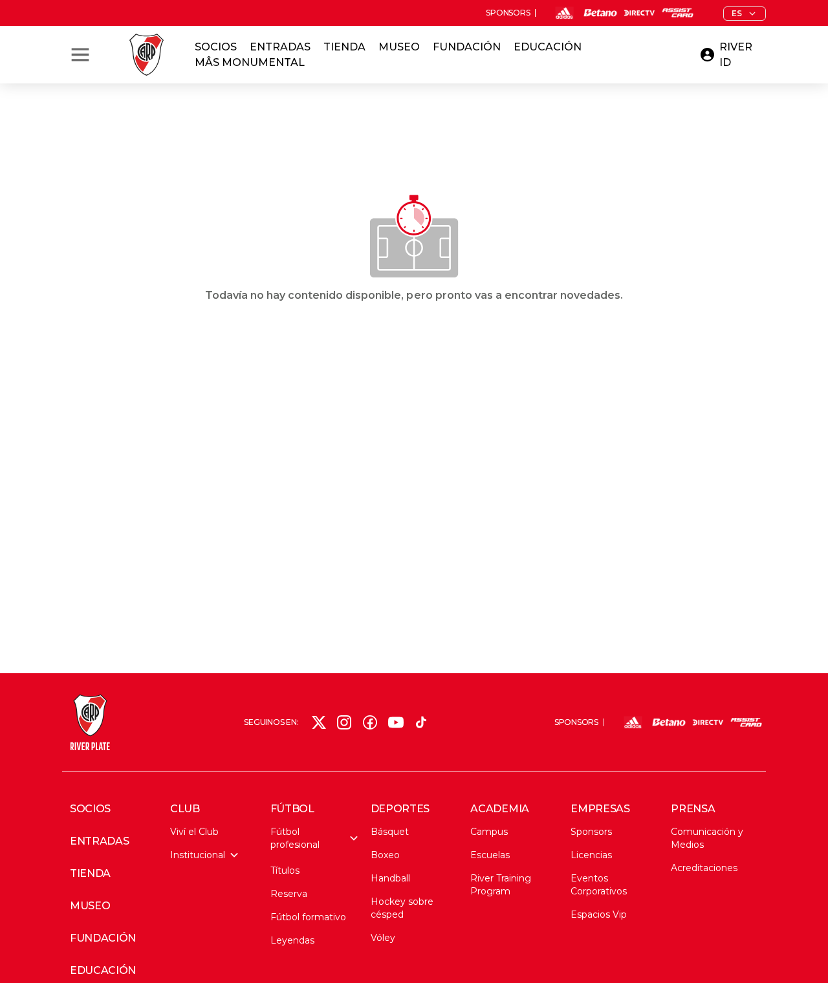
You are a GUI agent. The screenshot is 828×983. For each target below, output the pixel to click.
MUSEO (90, 906)
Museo (399, 47)
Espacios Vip (599, 914)
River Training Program (500, 884)
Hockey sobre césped (402, 908)
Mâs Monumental (250, 62)
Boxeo (385, 855)
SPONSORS (508, 12)
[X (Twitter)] (319, 722)
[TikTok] (421, 722)
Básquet (390, 831)
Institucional (197, 855)
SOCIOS (90, 809)
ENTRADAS (99, 841)
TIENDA (90, 874)
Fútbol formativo (308, 917)
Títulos (285, 870)
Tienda (344, 47)
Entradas (280, 47)
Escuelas (490, 855)
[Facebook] (370, 722)
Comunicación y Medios (707, 838)
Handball (390, 878)
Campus (489, 831)
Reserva (288, 894)
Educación (548, 47)
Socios (216, 47)
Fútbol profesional (295, 838)
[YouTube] (396, 722)
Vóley (383, 938)
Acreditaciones (704, 868)
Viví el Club (194, 831)
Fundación (467, 47)
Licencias (591, 855)
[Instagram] (344, 722)
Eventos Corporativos (599, 884)
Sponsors (591, 831)
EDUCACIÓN (103, 971)
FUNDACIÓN (103, 938)
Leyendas (292, 940)
